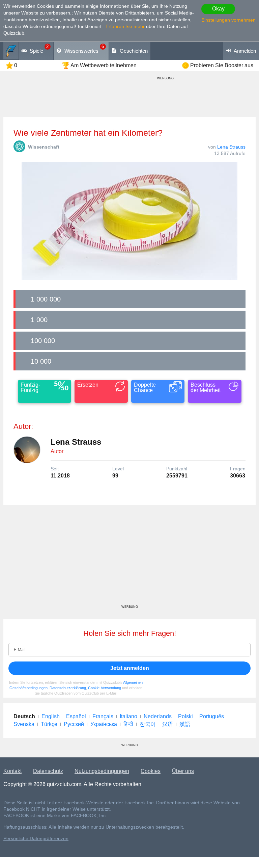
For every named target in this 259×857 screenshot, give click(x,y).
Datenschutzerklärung (68, 688)
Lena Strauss (231, 147)
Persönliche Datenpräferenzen (35, 838)
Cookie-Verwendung (104, 688)
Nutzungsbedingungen (102, 771)
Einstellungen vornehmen (228, 20)
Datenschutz (48, 771)
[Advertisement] (129, 557)
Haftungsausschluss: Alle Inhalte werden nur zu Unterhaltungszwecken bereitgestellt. (93, 827)
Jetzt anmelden (129, 668)
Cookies (151, 771)
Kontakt (12, 771)
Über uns (183, 771)
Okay (218, 8)
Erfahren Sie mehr (125, 26)
